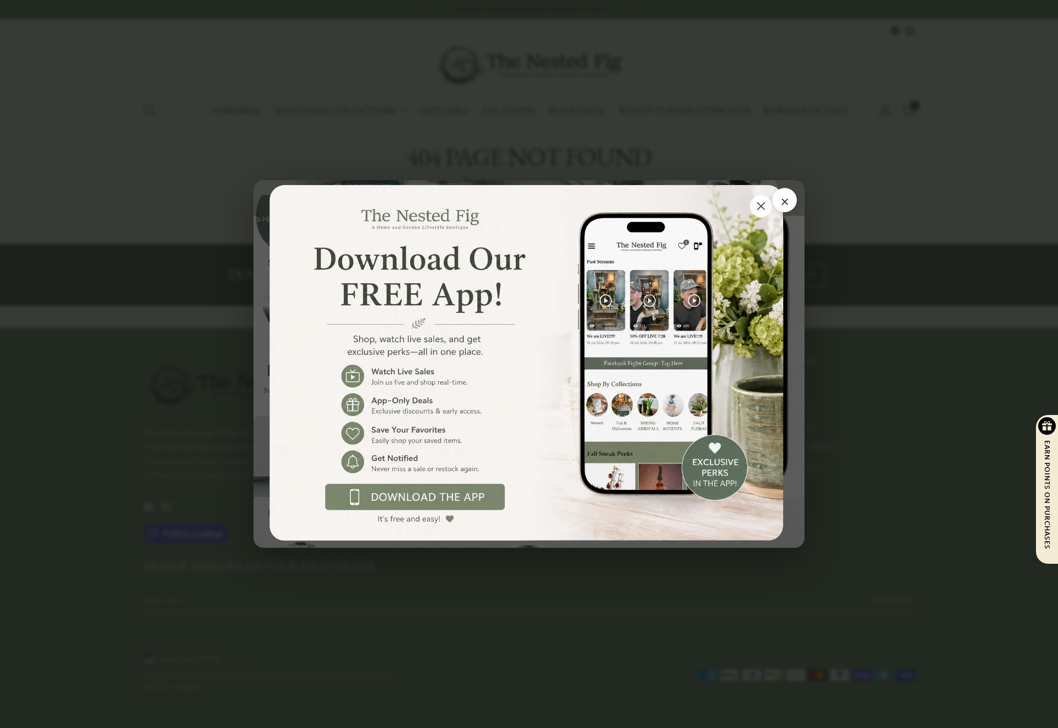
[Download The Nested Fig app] (529, 364)
